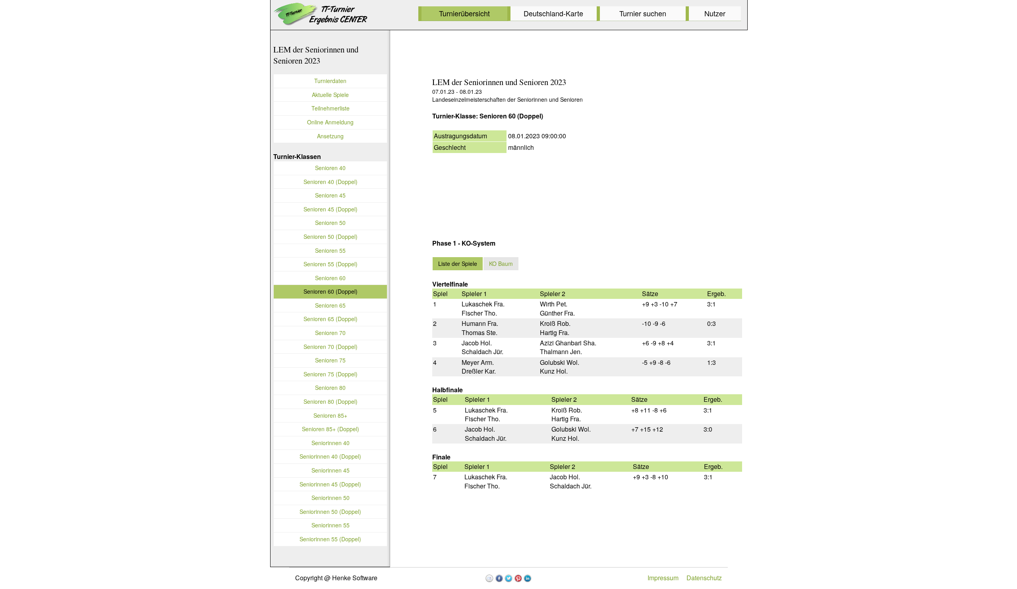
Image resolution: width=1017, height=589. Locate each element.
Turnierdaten (330, 81)
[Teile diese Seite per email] (489, 578)
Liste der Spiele (457, 263)
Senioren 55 (330, 250)
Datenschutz (704, 577)
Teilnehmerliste (330, 108)
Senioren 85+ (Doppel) (330, 429)
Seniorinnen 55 (330, 525)
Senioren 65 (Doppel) (331, 319)
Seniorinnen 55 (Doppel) (330, 539)
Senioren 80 (330, 387)
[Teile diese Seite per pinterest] (518, 578)
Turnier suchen (642, 13)
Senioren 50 (330, 223)
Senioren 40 (330, 168)
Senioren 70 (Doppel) (331, 347)
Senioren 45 (330, 195)
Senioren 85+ (330, 415)
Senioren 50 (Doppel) (331, 236)
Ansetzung (330, 136)
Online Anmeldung (330, 122)
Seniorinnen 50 (330, 498)
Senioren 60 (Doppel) (331, 291)
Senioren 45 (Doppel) (331, 209)
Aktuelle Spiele (330, 95)
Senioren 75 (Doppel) (331, 374)
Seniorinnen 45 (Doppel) (330, 484)
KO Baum (501, 263)
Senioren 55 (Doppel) (331, 264)
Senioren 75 (330, 360)
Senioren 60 (330, 278)
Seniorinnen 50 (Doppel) (330, 511)
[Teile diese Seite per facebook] (499, 578)
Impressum (663, 577)
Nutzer (714, 13)
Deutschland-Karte (553, 13)
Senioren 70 (330, 333)
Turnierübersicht (464, 13)
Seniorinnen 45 (330, 470)
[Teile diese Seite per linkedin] (528, 578)
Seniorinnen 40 (330, 443)
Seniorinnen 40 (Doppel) (330, 456)
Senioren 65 (330, 305)
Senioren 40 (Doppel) (331, 182)
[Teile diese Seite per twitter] (508, 578)
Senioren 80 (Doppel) (331, 401)
